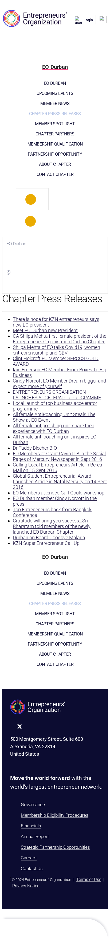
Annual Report (35, 836)
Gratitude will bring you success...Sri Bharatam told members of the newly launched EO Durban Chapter (52, 526)
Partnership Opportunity (55, 154)
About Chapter (55, 164)
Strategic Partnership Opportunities (55, 847)
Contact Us (32, 868)
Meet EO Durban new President (45, 330)
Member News (54, 103)
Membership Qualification (55, 144)
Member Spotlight (55, 123)
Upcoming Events (55, 93)
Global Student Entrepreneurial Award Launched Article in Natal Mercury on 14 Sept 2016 (60, 481)
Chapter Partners (55, 133)
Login (88, 20)
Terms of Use (88, 879)
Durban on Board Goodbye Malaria (49, 537)
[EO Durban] (30, 199)
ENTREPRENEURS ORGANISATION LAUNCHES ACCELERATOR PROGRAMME (57, 394)
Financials (31, 825)
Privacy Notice (25, 885)
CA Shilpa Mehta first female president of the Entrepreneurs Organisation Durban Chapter (59, 338)
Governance (33, 804)
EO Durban (55, 83)
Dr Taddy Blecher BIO (35, 448)
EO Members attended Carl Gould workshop (58, 493)
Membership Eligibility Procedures (54, 815)
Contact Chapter (55, 174)
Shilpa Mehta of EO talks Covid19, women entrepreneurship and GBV (56, 350)
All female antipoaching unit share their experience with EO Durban (53, 428)
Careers (29, 857)
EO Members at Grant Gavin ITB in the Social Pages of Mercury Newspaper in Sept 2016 (59, 456)
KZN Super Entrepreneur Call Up (46, 543)
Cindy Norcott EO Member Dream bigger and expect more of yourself (59, 383)
